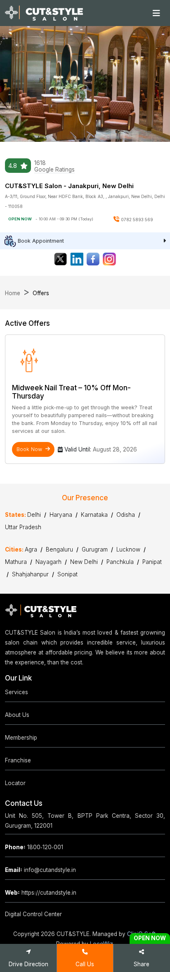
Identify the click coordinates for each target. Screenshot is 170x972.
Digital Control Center (33, 914)
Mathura (16, 562)
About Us (17, 715)
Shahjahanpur (30, 574)
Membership (21, 737)
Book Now (29, 449)
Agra (31, 549)
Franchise (18, 760)
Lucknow (128, 549)
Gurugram (95, 549)
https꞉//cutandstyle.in (40, 892)
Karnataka (94, 514)
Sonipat (67, 574)
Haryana (61, 514)
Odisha (125, 514)
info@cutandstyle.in (40, 870)
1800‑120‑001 (34, 847)
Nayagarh (48, 562)
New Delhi (84, 562)
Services (16, 692)
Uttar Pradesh (23, 527)
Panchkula (120, 562)
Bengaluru (59, 549)
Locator (15, 783)
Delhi (34, 514)
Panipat (152, 562)
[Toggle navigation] (156, 13)
